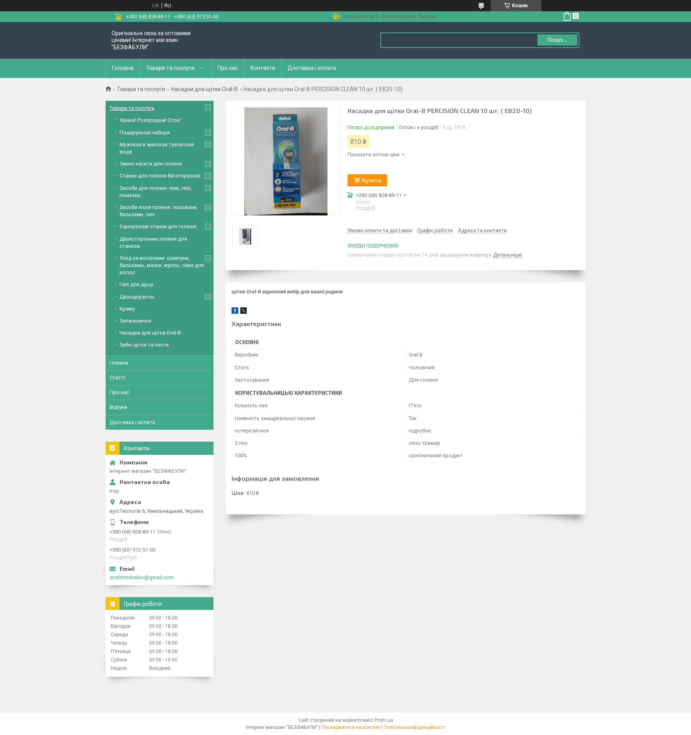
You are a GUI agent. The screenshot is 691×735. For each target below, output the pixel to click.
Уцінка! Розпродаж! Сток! (150, 120)
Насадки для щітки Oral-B (204, 89)
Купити (371, 180)
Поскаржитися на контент (351, 727)
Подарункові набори (145, 132)
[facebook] (235, 312)
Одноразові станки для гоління (158, 226)
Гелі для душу (136, 284)
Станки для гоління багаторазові (160, 176)
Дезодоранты (137, 297)
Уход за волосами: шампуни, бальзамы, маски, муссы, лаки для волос (162, 265)
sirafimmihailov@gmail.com (142, 577)
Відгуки (118, 407)
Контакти (262, 68)
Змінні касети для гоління (151, 164)
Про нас (228, 68)
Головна (123, 68)
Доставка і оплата (312, 68)
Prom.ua (384, 720)
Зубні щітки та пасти (144, 345)
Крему (127, 309)
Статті (117, 377)
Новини (119, 363)
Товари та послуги (170, 68)
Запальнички (135, 321)
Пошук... (557, 40)
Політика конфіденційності (414, 727)
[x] (243, 312)
